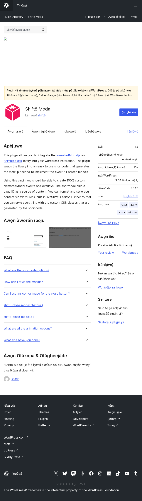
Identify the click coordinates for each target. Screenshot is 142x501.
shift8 (42, 115)
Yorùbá (17, 473)
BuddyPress (14, 457)
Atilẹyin (77, 412)
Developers (80, 419)
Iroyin (7, 412)
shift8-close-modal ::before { (23, 305)
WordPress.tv (84, 425)
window (132, 212)
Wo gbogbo (130, 252)
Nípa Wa (9, 405)
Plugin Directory (13, 16)
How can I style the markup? (23, 282)
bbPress (11, 450)
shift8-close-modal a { (19, 317)
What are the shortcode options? (26, 270)
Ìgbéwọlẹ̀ (70, 131)
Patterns (44, 425)
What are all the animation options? (28, 328)
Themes (43, 412)
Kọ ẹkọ (78, 405)
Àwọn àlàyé (15, 131)
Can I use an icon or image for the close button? (37, 293)
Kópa (110, 405)
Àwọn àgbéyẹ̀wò (43, 131)
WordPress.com (16, 437)
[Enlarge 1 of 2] (41, 232)
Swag (113, 425)
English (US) (131, 196)
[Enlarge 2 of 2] (86, 232)
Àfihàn (42, 405)
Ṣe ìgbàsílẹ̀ (129, 112)
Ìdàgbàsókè (93, 131)
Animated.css (13, 161)
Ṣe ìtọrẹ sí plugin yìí (111, 322)
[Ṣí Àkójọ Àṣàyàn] (136, 5)
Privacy (9, 425)
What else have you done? (22, 340)
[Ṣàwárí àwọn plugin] (43, 29)
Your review (106, 252)
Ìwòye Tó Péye (108, 223)
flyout (124, 204)
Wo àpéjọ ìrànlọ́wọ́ (110, 287)
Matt (9, 444)
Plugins (43, 419)
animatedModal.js (68, 155)
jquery (133, 204)
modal (122, 212)
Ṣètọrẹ (113, 419)
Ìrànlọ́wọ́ (132, 131)
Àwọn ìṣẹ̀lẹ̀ (114, 412)
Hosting (9, 419)
